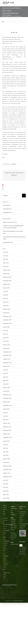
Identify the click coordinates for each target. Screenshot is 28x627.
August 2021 (6, 441)
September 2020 (7, 476)
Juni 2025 (5, 295)
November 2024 (7, 320)
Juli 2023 (5, 370)
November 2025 (7, 280)
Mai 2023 (5, 377)
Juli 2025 (5, 291)
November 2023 (7, 355)
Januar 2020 (6, 498)
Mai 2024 (5, 334)
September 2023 (7, 362)
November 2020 (7, 469)
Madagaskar (13, 164)
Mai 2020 (5, 487)
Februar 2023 (6, 387)
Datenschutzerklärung (18, 600)
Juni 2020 (5, 484)
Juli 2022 (5, 412)
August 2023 (6, 366)
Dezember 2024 (7, 316)
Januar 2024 (6, 348)
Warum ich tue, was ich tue (10, 222)
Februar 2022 (6, 423)
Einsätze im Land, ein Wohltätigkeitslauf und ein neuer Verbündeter (5, 524)
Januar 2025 (6, 312)
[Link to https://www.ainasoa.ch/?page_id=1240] (20, 545)
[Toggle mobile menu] (25, 3)
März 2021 (6, 455)
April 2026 (6, 263)
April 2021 (6, 451)
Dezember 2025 (7, 277)
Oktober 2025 (6, 284)
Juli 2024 (5, 330)
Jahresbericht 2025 (8, 242)
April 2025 (6, 302)
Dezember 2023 (7, 352)
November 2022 (7, 398)
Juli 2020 (5, 480)
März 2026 (6, 266)
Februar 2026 (6, 270)
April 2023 (6, 380)
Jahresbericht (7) (7, 209)
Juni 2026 (5, 255)
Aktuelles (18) (6, 205)
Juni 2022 (5, 416)
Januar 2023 (6, 391)
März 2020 (6, 494)
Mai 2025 (5, 298)
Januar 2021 (6, 462)
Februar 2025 (6, 309)
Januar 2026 (6, 273)
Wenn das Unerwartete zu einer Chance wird (5, 542)
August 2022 (6, 409)
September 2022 (7, 405)
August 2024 (6, 327)
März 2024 (6, 341)
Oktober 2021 (6, 434)
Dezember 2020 (7, 466)
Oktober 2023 (6, 359)
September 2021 (7, 437)
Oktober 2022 (6, 402)
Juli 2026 (5, 252)
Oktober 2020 (6, 473)
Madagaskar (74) (7, 212)
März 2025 (6, 305)
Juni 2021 (5, 444)
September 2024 (7, 323)
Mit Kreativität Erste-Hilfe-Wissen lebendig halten (5, 560)
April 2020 (6, 491)
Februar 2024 (6, 345)
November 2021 (7, 430)
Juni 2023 (5, 373)
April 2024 (6, 337)
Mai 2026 (5, 259)
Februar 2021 (6, 459)
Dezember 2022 (7, 394)
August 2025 (6, 288)
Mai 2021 (5, 448)
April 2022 (6, 419)
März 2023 (6, 384)
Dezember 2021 (7, 427)
